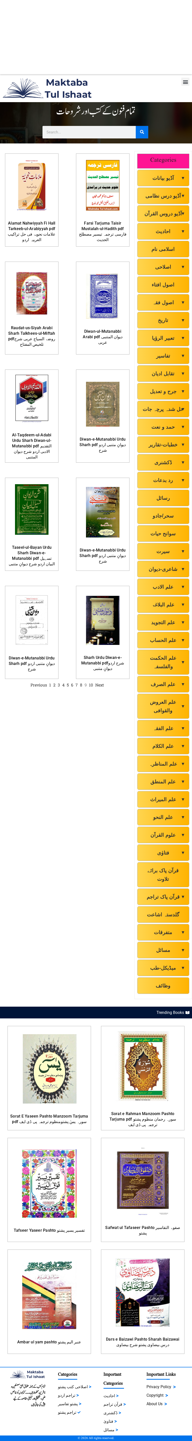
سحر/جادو (163, 515)
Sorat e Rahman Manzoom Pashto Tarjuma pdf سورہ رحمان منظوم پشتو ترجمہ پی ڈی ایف (143, 1119)
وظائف (163, 985)
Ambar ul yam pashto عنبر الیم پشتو (49, 1342)
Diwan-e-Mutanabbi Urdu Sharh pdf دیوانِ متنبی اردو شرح (103, 445)
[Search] (142, 132)
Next (99, 684)
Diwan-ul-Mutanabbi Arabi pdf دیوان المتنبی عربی (102, 337)
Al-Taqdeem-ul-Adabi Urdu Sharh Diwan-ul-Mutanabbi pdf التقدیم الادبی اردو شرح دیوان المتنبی (31, 446)
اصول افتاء (163, 284)
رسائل (163, 498)
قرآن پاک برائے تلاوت (163, 875)
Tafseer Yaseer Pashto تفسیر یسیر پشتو (49, 1230)
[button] (185, 82)
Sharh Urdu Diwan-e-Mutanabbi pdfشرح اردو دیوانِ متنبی (102, 663)
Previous (38, 684)
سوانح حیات (163, 533)
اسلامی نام (163, 249)
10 (91, 684)
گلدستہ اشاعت (163, 914)
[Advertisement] (96, 38)
